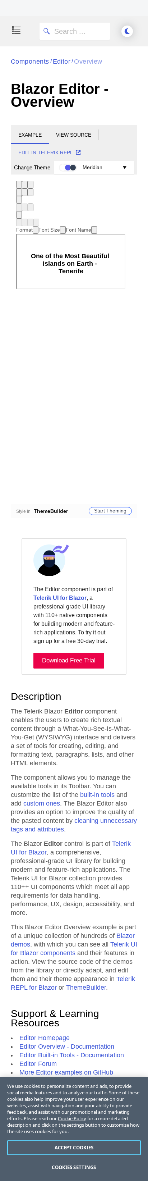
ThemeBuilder (86, 987)
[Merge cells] (30, 222)
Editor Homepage (44, 1037)
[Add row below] (25, 222)
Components (30, 61)
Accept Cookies (74, 1147)
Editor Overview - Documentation (66, 1046)
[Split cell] (36, 222)
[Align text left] (19, 192)
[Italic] (25, 184)
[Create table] (19, 215)
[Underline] (30, 184)
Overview (88, 61)
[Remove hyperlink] (25, 207)
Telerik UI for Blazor (60, 598)
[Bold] (19, 184)
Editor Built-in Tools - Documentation (71, 1055)
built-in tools (97, 794)
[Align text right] (30, 192)
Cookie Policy (72, 1118)
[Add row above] (19, 222)
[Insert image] (30, 207)
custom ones (41, 803)
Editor (62, 61)
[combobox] (27, 230)
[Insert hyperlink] (19, 207)
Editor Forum (38, 1063)
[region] (74, 1129)
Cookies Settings (74, 1167)
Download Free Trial (69, 660)
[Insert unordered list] (19, 200)
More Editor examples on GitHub (66, 1072)
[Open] (35, 230)
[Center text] (25, 192)
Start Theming (110, 511)
